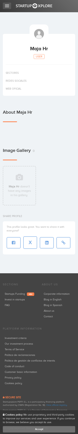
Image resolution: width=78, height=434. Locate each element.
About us (49, 310)
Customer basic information (21, 372)
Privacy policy (13, 377)
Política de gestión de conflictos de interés (30, 360)
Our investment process (19, 343)
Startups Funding (18, 293)
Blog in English (53, 299)
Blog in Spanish (53, 305)
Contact (48, 316)
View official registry (56, 405)
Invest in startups (15, 299)
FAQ (7, 305)
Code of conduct (14, 366)
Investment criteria (16, 338)
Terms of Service (14, 349)
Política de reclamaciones (20, 355)
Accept (39, 429)
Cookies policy (13, 383)
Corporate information (57, 293)
